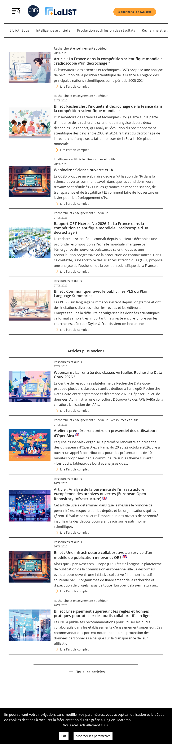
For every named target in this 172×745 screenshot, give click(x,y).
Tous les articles (90, 671)
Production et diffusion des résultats (106, 30)
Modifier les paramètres (93, 736)
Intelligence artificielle (53, 30)
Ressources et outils (101, 159)
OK (63, 736)
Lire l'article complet (74, 86)
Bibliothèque (19, 30)
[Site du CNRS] (33, 11)
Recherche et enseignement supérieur (81, 48)
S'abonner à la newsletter (134, 11)
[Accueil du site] (61, 12)
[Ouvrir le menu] (16, 12)
